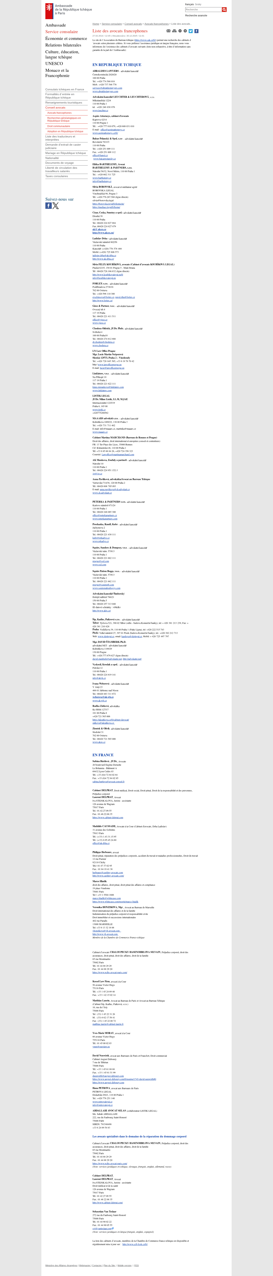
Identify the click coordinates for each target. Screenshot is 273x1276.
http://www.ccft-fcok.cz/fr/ (135, 1244)
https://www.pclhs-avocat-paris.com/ (110, 972)
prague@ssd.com (101, 561)
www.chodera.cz (100, 345)
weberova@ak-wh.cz (103, 697)
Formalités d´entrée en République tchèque (59, 96)
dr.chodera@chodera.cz (104, 341)
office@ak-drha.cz (101, 843)
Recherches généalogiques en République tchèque (64, 119)
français (189, 4)
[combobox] (203, 9)
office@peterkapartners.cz (105, 515)
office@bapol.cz (100, 155)
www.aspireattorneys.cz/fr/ (105, 132)
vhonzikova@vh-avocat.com (107, 930)
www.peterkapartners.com (105, 518)
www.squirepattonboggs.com (106, 588)
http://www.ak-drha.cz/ (103, 258)
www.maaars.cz (100, 431)
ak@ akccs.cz (99, 229)
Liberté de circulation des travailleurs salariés (61, 169)
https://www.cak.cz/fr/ (145, 39)
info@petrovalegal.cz (103, 1104)
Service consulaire (112, 24)
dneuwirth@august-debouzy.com (108, 1075)
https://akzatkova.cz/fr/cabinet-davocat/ (111, 719)
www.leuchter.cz (100, 110)
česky (198, 4)
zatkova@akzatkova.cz (104, 722)
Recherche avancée (196, 15)
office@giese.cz (100, 319)
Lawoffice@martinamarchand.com (118, 454)
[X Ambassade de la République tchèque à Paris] (55, 203)
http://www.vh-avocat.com (105, 934)
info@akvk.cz (99, 677)
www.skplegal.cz (106, 636)
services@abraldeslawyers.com (107, 87)
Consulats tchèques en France (64, 89)
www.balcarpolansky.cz (104, 158)
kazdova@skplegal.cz (132, 636)
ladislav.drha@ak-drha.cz (104, 255)
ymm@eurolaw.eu (101, 1046)
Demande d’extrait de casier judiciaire (63, 146)
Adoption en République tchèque (65, 131)
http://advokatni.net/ (132, 658)
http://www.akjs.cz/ (102, 610)
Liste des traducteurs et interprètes (60, 138)
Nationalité (52, 158)
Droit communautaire (58, 126)
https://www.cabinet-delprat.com (108, 817)
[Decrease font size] (180, 30)
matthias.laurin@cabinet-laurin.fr (108, 1024)
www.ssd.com (99, 564)
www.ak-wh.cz (100, 700)
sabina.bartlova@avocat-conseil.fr (109, 781)
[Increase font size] (185, 30)
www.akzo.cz (99, 742)
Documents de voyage (59, 162)
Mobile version (125, 1265)
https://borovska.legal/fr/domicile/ (108, 203)
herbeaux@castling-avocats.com (108, 872)
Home (96, 24)
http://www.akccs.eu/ (103, 232)
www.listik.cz (99, 409)
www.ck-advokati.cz (102, 492)
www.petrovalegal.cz (102, 1101)
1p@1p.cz (97, 473)
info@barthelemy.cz (102, 181)
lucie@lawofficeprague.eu (112, 367)
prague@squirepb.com (103, 584)
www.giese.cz (99, 322)
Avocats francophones (156, 24)
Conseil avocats (133, 24)
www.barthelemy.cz (102, 177)
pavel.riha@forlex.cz (125, 297)
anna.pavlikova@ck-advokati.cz (115, 489)
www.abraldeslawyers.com (105, 91)
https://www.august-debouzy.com (108, 1082)
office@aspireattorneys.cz (113, 129)
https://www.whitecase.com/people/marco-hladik (115, 901)
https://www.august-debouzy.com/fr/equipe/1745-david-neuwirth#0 (124, 1079)
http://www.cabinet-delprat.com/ (108, 1202)
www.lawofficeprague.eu (110, 364)
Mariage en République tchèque (65, 153)
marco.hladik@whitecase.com (107, 898)
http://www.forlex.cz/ (103, 300)
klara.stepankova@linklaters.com (108, 387)
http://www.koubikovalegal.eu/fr (108, 274)
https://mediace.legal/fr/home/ (106, 207)
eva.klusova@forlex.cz (103, 297)
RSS (136, 1265)
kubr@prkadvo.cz (101, 537)
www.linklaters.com (102, 390)
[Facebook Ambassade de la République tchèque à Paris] (48, 203)
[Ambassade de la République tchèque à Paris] (68, 4)
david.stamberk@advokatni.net (107, 658)
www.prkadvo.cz (101, 541)
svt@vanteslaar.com (102, 1228)
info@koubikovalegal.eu (104, 277)
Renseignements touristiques (63, 102)
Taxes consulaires (56, 176)
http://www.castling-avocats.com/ (108, 875)
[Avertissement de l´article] (168, 30)
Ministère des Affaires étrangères (61, 1265)
